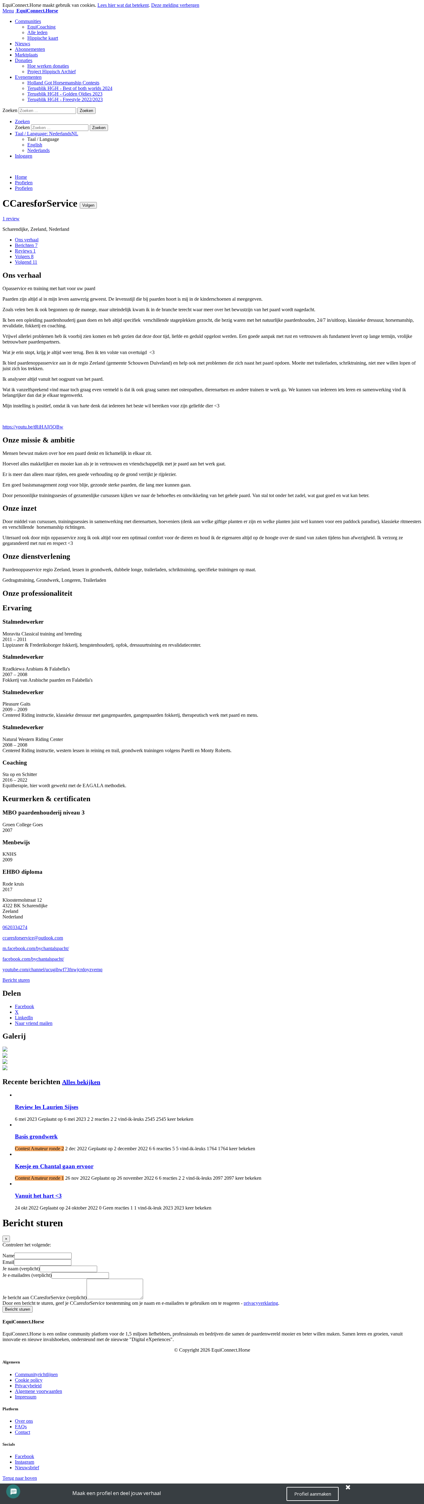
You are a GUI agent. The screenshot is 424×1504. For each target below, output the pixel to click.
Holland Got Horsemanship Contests (63, 82)
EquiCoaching (41, 26)
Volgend (26, 262)
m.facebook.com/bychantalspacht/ (35, 948)
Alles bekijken (81, 1082)
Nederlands (38, 150)
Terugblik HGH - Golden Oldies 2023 (64, 94)
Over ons (24, 1421)
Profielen (24, 182)
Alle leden (37, 32)
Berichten (26, 245)
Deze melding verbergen (175, 5)
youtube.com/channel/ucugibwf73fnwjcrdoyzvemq (52, 969)
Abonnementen (30, 49)
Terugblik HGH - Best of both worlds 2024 (69, 88)
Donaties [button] (23, 60)
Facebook (24, 1456)
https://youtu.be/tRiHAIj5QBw (32, 426)
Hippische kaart (42, 38)
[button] (22, 121)
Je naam (21, 1268)
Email (8, 1262)
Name (8, 1255)
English (34, 144)
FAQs (21, 1426)
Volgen (88, 205)
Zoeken (9, 110)
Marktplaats (26, 54)
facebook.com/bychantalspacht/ (33, 959)
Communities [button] (28, 21)
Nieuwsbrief (27, 1467)
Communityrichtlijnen (36, 1374)
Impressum (25, 1396)
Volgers (24, 256)
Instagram (24, 1462)
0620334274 (14, 927)
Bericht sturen (16, 980)
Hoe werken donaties (48, 66)
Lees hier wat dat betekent (123, 5)
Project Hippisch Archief (51, 71)
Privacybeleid (28, 1385)
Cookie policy (29, 1380)
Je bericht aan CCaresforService (44, 1297)
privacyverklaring (261, 1303)
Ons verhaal (26, 239)
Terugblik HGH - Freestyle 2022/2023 (65, 99)
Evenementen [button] (28, 77)
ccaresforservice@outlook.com (32, 938)
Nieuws (22, 43)
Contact (22, 1432)
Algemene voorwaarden (38, 1391)
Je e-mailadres (27, 1275)
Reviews (25, 251)
